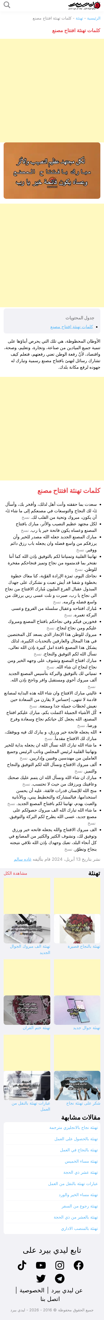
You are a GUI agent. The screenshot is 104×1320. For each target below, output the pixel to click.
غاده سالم (22, 859)
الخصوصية (32, 1290)
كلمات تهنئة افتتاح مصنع (71, 326)
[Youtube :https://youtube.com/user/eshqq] (41, 1269)
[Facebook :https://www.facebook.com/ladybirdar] (78, 1269)
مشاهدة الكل (15, 873)
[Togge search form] (7, 5)
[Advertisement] (52, 90)
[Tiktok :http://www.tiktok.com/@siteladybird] (22, 1269)
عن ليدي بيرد (67, 1290)
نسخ (26, 517)
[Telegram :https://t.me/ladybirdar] (60, 1282)
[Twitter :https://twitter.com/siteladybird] (41, 1282)
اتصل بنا (50, 1298)
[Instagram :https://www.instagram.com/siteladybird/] (60, 1269)
